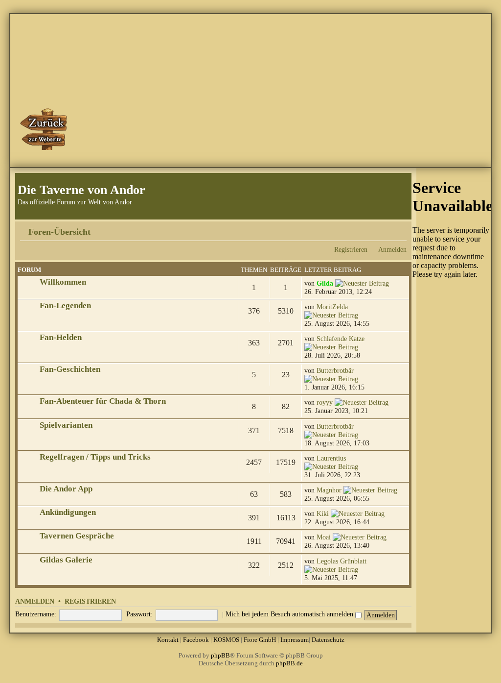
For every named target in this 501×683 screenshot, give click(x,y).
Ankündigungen (68, 512)
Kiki (323, 513)
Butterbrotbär (335, 370)
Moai (324, 537)
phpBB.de (289, 663)
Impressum (294, 639)
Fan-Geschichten (70, 369)
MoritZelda (332, 307)
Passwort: (139, 614)
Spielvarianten (66, 425)
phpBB (220, 655)
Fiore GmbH (260, 639)
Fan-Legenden (65, 305)
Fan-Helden (61, 337)
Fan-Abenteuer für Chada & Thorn (103, 401)
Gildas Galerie (66, 559)
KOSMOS (226, 639)
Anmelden (392, 249)
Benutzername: (35, 614)
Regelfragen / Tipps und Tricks (95, 457)
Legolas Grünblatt (341, 561)
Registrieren (350, 249)
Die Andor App (66, 488)
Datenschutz (328, 639)
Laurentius (331, 458)
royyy (325, 402)
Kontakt (168, 639)
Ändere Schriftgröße (399, 228)
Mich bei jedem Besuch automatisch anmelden (290, 614)
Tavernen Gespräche (77, 535)
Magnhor (329, 490)
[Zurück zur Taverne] (44, 129)
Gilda (325, 283)
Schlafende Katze (340, 338)
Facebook (196, 639)
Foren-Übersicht (59, 232)
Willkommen (63, 282)
